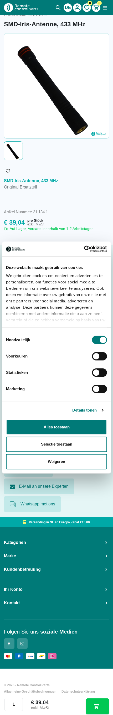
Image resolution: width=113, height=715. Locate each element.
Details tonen (84, 410)
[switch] (99, 356)
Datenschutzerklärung (78, 691)
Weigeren (56, 461)
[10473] (97, 706)
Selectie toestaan (56, 444)
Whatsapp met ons (37, 504)
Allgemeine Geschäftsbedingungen (30, 691)
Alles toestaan (57, 427)
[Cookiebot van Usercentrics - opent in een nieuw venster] (84, 248)
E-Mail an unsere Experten (44, 486)
